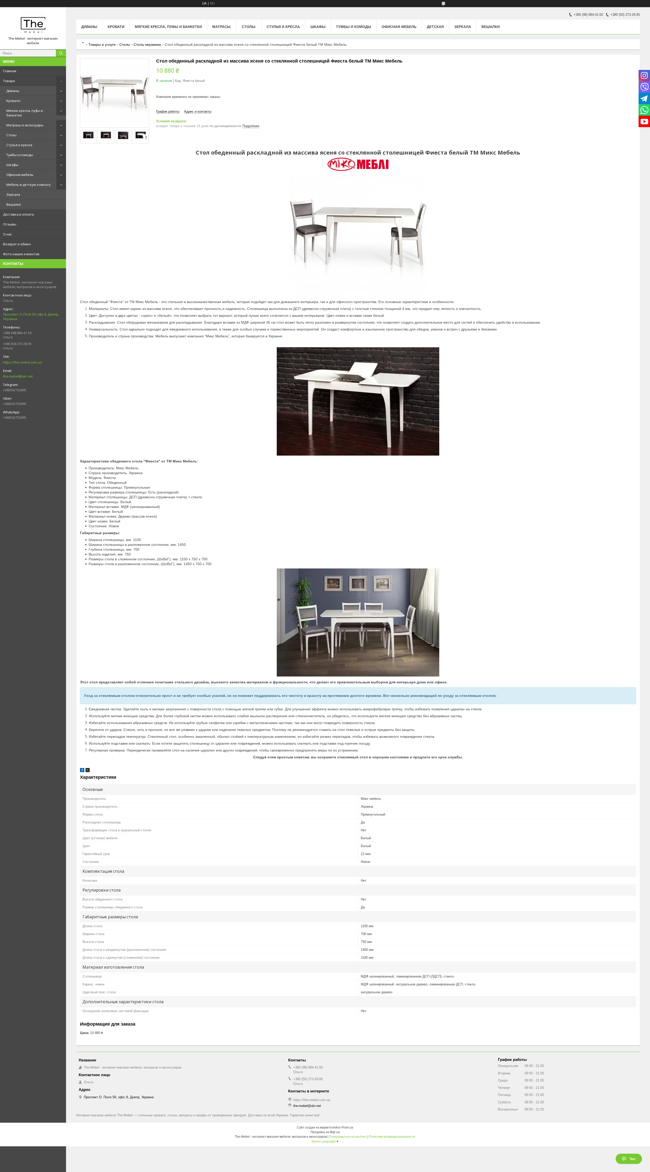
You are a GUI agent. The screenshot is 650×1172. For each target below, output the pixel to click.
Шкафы (12, 164)
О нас (7, 234)
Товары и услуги (102, 44)
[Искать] (61, 53)
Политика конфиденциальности (392, 1136)
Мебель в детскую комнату (28, 184)
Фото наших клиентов (21, 254)
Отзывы (9, 224)
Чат (632, 1159)
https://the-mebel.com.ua (22, 362)
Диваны (12, 90)
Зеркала (13, 194)
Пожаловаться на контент (348, 1136)
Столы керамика (147, 44)
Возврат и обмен (17, 244)
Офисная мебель (20, 174)
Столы (11, 135)
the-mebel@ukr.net (18, 376)
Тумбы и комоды (19, 155)
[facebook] (82, 771)
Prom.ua (347, 1127)
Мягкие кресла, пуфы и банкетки (24, 112)
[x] (88, 771)
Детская (435, 27)
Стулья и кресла (19, 145)
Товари (9, 81)
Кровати (13, 100)
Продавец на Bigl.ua (325, 1132)
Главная (9, 71)
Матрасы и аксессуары (24, 125)
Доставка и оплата (18, 214)
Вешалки (13, 204)
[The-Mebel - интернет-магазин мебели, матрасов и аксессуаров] (33, 23)
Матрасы (221, 27)
